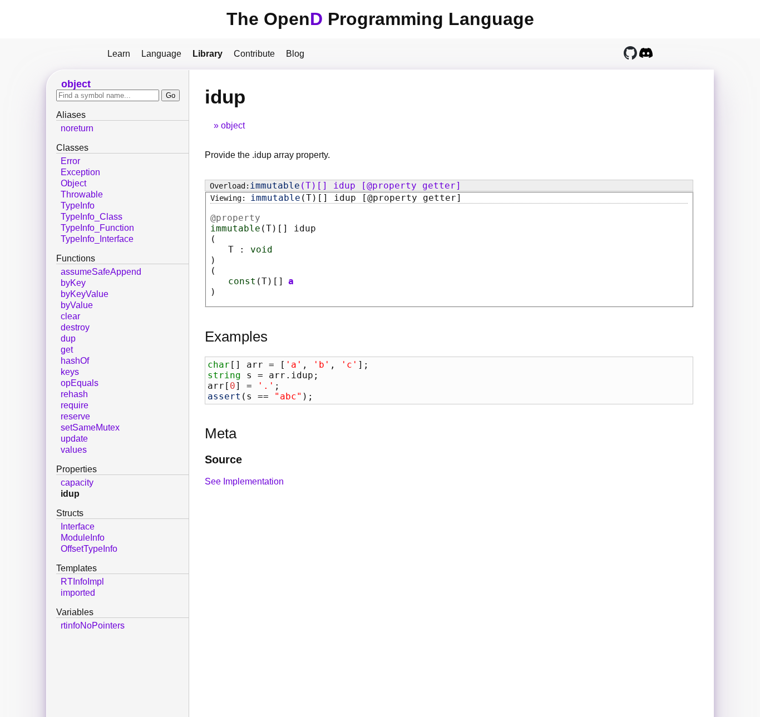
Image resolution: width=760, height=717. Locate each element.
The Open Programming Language (380, 19)
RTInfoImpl (82, 581)
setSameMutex (90, 427)
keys (70, 372)
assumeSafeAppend (101, 271)
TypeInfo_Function (97, 228)
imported (78, 592)
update (74, 438)
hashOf (75, 360)
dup (68, 338)
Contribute (254, 53)
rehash (74, 394)
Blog (295, 53)
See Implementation (244, 481)
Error (70, 161)
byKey (73, 283)
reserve (75, 416)
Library (208, 53)
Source (223, 459)
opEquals (79, 383)
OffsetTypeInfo (89, 548)
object (233, 125)
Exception (80, 172)
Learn (118, 53)
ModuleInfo (83, 537)
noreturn (77, 128)
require (74, 405)
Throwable (82, 194)
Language (161, 53)
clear (70, 316)
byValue (77, 305)
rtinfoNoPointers (93, 625)
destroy (75, 327)
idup (70, 493)
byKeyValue (84, 294)
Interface (78, 526)
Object (73, 183)
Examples (236, 336)
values (74, 449)
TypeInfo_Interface (97, 239)
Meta (220, 433)
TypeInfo (78, 205)
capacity (77, 482)
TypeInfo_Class (91, 216)
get (67, 349)
